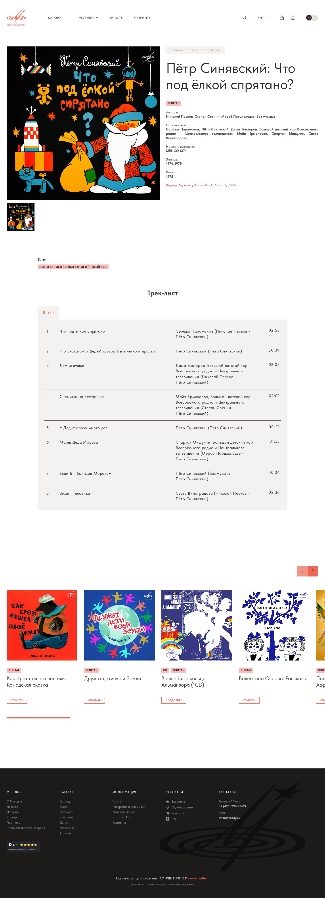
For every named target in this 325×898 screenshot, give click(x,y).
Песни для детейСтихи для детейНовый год (73, 266)
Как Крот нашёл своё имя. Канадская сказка (37, 681)
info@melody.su (229, 817)
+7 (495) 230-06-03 (232, 806)
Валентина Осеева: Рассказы (273, 678)
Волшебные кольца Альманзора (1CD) (183, 681)
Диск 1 (48, 312)
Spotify (222, 185)
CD (165, 670)
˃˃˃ (233, 185)
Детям (214, 50)
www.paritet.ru (200, 878)
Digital (173, 103)
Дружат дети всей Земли (112, 678)
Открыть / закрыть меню (66, 17)
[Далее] (313, 571)
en (260, 17)
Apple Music (204, 185)
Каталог (196, 50)
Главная (177, 50)
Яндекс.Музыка (178, 185)
